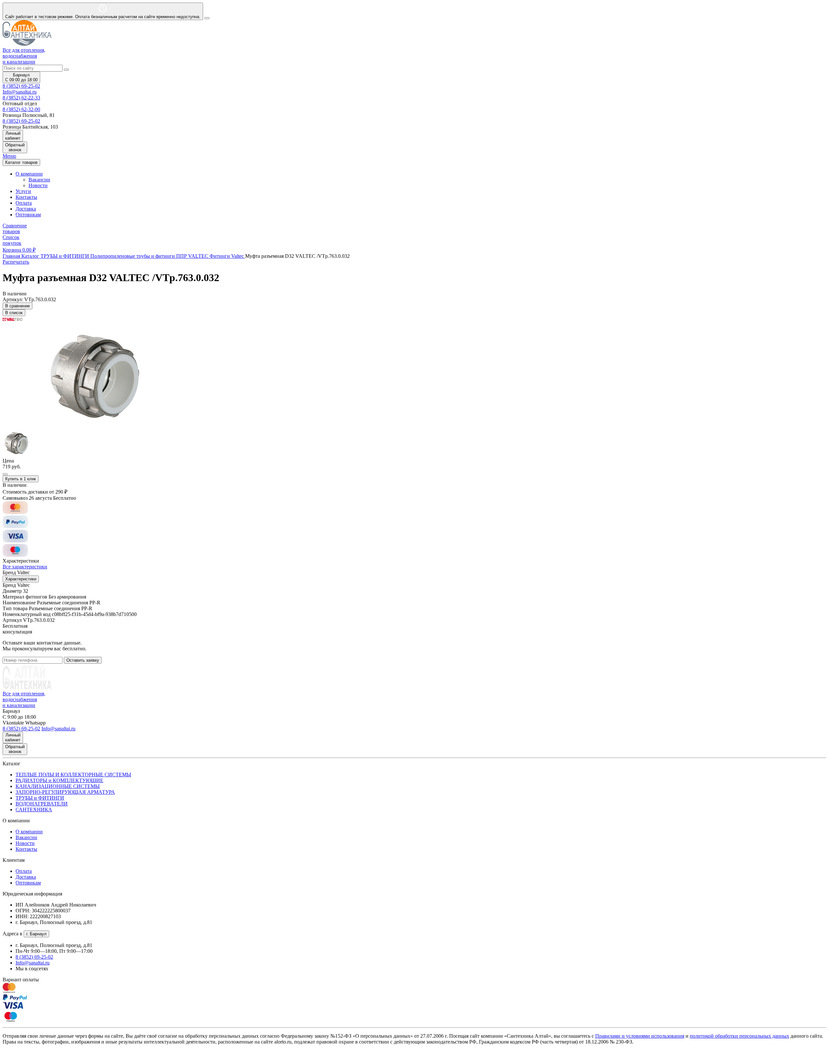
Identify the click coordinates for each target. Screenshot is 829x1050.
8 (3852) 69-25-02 (21, 86)
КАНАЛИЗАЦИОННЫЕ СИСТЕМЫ (58, 786)
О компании (29, 831)
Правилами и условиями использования (639, 1036)
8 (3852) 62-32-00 (21, 109)
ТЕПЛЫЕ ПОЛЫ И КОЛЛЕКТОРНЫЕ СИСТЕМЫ (73, 774)
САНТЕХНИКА (34, 809)
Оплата (24, 203)
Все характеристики (25, 566)
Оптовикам (28, 214)
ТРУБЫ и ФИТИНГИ (40, 798)
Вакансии (39, 179)
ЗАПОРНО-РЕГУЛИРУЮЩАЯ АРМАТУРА (65, 792)
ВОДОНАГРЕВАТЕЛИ (42, 803)
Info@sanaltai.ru (33, 962)
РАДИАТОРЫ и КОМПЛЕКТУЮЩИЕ (59, 780)
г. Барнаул (36, 933)
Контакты (26, 197)
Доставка (26, 208)
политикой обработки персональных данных (739, 1036)
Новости (38, 185)
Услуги (23, 191)
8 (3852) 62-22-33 (21, 97)
